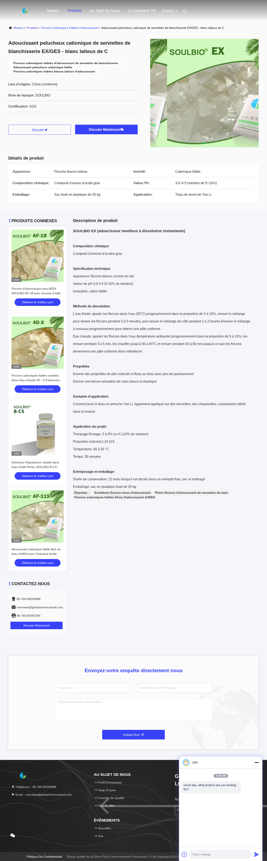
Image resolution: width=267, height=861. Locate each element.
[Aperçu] (25, 10)
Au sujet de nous (105, 11)
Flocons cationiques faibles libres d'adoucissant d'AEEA (114, 497)
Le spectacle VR (142, 11)
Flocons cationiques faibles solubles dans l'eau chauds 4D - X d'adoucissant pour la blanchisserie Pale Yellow (37, 380)
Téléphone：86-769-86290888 (35, 787)
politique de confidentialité (44, 856)
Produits (74, 11)
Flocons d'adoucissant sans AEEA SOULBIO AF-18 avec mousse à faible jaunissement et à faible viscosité (36, 293)
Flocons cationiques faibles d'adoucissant (69, 27)
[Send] (256, 854)
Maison (53, 11)
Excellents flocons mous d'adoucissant (122, 492)
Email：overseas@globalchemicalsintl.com (43, 794)
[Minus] (256, 762)
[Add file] (184, 854)
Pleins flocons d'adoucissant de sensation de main (191, 492)
